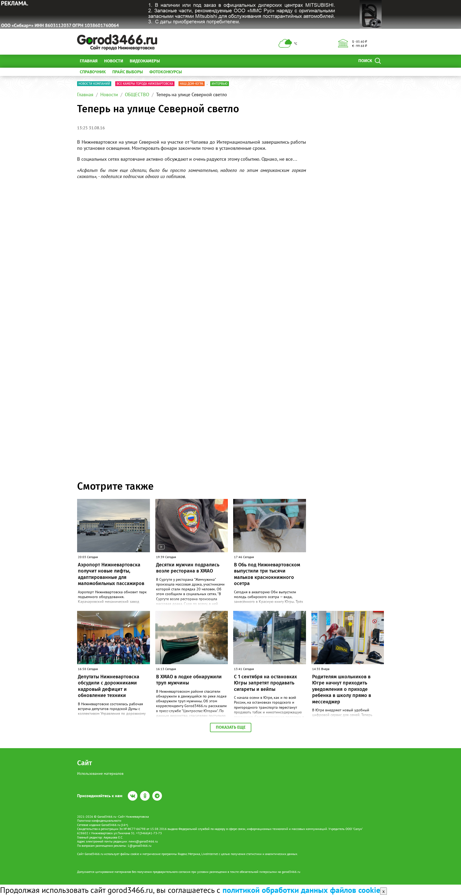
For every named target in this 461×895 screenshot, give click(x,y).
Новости (113, 60)
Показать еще (230, 727)
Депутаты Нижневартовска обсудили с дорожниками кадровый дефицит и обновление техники (108, 686)
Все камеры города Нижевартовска (145, 84)
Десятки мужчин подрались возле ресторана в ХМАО (187, 568)
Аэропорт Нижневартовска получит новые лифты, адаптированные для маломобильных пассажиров (111, 574)
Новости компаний (94, 84)
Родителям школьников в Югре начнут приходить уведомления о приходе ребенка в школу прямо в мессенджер (341, 689)
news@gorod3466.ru (143, 841)
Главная (89, 60)
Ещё (170, 60)
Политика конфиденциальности (99, 821)
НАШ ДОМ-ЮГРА (191, 84)
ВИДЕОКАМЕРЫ (145, 60)
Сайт (84, 763)
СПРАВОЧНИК (93, 71)
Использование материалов (100, 773)
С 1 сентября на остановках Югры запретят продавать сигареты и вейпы (265, 683)
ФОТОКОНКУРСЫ (165, 71)
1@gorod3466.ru (139, 846)
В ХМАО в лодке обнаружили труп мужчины (189, 680)
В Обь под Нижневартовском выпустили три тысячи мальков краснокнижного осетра (267, 574)
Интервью (220, 84)
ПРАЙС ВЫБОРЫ (127, 71)
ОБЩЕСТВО (137, 94)
